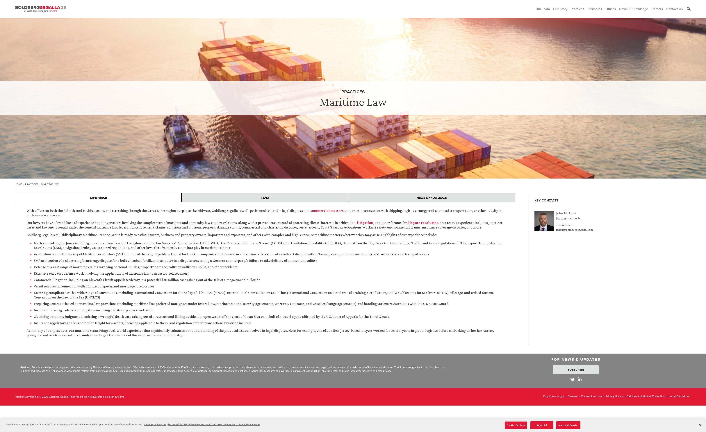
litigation (365, 223)
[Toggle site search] (689, 9)
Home (18, 184)
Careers (572, 396)
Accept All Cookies (568, 425)
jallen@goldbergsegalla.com (574, 229)
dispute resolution (423, 223)
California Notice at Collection (646, 396)
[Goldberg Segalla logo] (40, 9)
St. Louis (574, 218)
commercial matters (327, 210)
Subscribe (576, 370)
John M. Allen (566, 213)
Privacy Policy (614, 396)
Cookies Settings (516, 425)
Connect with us (591, 396)
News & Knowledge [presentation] (432, 198)
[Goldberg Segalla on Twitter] (572, 379)
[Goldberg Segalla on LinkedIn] (580, 379)
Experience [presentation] (98, 198)
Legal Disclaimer (679, 396)
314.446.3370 (564, 225)
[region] (353, 425)
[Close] (700, 425)
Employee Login (553, 396)
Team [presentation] (265, 198)
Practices (31, 184)
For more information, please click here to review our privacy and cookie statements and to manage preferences (202, 424)
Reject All (542, 425)
